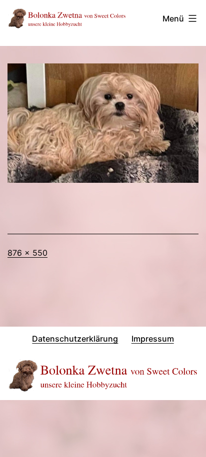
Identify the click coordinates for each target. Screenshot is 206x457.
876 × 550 (28, 253)
